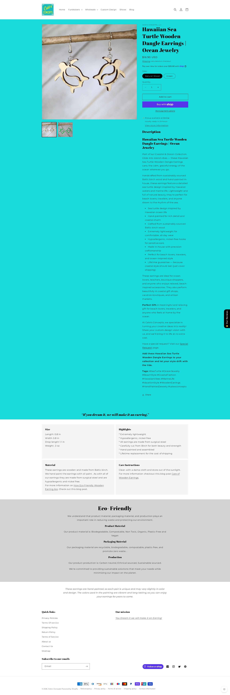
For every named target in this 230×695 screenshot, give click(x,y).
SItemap (46, 651)
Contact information (147, 689)
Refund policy (86, 689)
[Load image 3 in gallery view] (65, 129)
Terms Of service (50, 623)
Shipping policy (130, 689)
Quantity (146, 82)
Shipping (146, 61)
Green (170, 76)
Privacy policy (100, 689)
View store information (156, 125)
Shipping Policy (50, 627)
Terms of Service (50, 637)
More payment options (165, 111)
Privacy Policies (50, 618)
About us (46, 641)
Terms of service (114, 689)
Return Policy (49, 632)
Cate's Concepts (54, 689)
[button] (75, 9)
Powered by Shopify (70, 689)
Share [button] (148, 395)
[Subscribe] (87, 666)
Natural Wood (152, 76)
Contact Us (47, 646)
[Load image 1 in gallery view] (49, 129)
